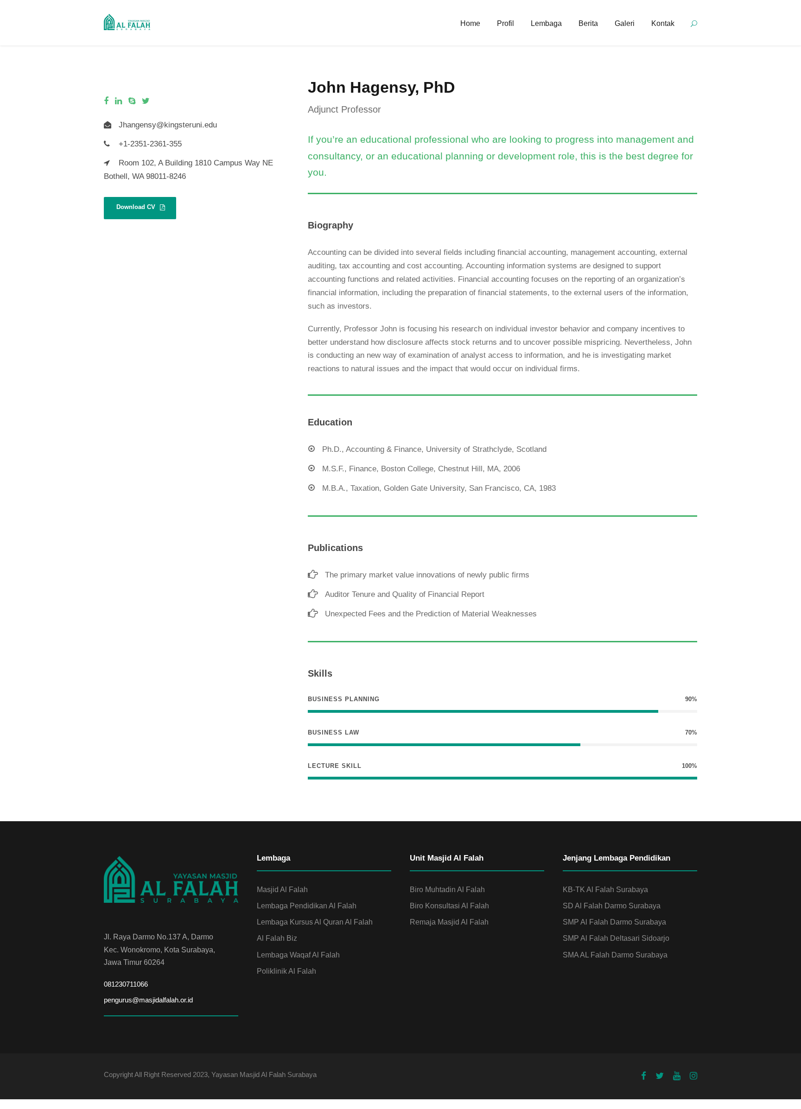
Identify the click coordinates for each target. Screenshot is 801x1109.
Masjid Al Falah (282, 890)
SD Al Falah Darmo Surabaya (612, 906)
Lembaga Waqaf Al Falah (298, 955)
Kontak (662, 23)
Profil (505, 23)
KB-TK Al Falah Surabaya (605, 890)
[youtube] (676, 1076)
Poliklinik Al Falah (286, 971)
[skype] (131, 101)
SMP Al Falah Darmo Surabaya (614, 922)
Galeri (625, 23)
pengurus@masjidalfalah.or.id (148, 1000)
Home (470, 23)
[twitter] (146, 101)
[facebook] (106, 101)
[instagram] (693, 1076)
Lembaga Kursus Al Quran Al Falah (315, 922)
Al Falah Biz (277, 938)
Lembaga (546, 23)
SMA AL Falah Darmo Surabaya (615, 955)
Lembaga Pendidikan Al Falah (306, 906)
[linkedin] (118, 101)
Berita (588, 23)
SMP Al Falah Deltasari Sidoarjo (616, 938)
